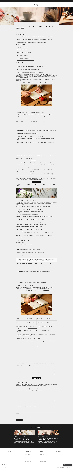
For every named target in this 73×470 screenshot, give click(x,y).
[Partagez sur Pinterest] (49, 400)
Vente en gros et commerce (29, 458)
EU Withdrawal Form (28, 461)
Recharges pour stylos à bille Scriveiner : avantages (24, 58)
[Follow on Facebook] (2, 464)
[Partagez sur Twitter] (44, 400)
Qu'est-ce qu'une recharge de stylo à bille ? (23, 47)
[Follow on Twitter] (4, 464)
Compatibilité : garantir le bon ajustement (22, 50)
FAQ (40, 457)
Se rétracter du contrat (67, 464)
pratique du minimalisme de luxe (43, 79)
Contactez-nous (42, 453)
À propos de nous (27, 454)
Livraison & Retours (42, 454)
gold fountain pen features (43, 436)
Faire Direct (26, 460)
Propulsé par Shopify (67, 467)
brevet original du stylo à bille (32, 328)
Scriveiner (21, 72)
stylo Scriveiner (20, 287)
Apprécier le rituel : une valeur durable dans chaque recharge (25, 60)
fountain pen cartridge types (19, 436)
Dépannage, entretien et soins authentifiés (22, 55)
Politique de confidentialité (43, 458)
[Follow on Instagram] (6, 464)
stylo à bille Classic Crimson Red (32, 216)
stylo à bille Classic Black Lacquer (39, 206)
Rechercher (26, 453)
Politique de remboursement (44, 460)
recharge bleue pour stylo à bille (25, 226)
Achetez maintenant (36, 181)
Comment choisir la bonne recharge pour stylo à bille (24, 52)
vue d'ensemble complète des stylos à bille (45, 109)
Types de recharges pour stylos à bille (22, 49)
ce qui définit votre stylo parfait (47, 326)
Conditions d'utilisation (43, 461)
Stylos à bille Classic (27, 361)
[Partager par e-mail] (54, 400)
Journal (26, 457)
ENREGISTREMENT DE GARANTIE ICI (36, 0)
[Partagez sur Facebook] (39, 400)
